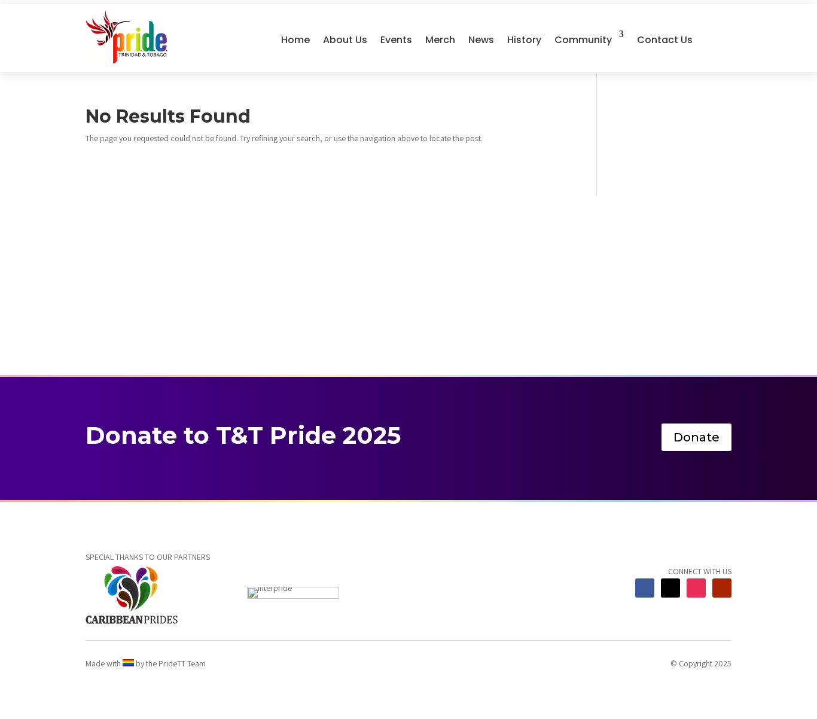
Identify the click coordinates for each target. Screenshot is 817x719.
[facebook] (644, 588)
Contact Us (665, 40)
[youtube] (721, 588)
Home (295, 40)
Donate (696, 437)
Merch (440, 40)
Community (583, 40)
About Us (345, 40)
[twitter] (670, 588)
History (524, 40)
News (481, 40)
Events (396, 40)
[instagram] (696, 588)
